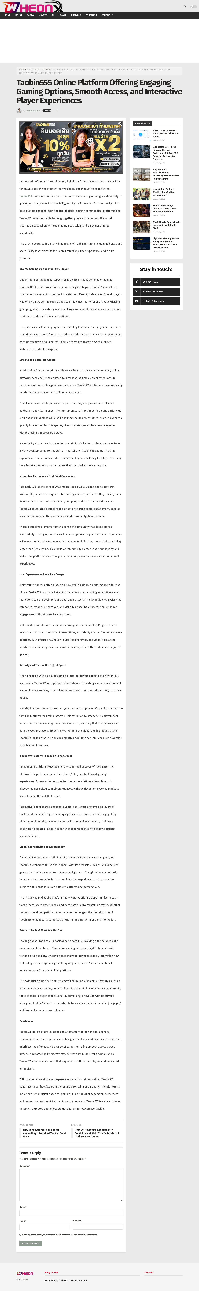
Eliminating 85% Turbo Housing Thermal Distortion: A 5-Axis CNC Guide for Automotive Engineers (165, 153)
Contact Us (108, 15)
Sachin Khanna (32, 111)
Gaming (47, 111)
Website (77, 1221)
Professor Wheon (79, 1280)
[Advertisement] (99, 41)
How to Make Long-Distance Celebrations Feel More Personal (164, 208)
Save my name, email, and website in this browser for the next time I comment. (60, 1235)
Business (76, 15)
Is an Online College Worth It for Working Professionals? (163, 192)
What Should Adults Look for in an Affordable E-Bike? (166, 225)
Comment (24, 1166)
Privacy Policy (51, 1280)
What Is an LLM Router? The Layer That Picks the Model (165, 133)
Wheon (25, 1280)
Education (91, 15)
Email (23, 1221)
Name (23, 1207)
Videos (64, 1280)
